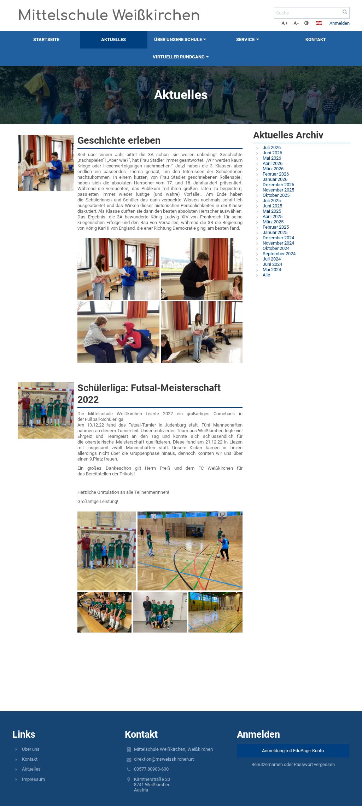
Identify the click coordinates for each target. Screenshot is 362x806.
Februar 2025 (276, 227)
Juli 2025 (272, 200)
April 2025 (272, 216)
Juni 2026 (272, 152)
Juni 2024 (272, 264)
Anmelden (339, 23)
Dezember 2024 (278, 237)
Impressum (33, 779)
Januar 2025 (275, 232)
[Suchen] (345, 12)
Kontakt (29, 759)
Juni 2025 (272, 205)
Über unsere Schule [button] (178, 39)
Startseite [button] (46, 39)
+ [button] (286, 23)
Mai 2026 (272, 158)
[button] (306, 23)
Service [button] (245, 39)
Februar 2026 (276, 174)
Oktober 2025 (276, 195)
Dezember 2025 (278, 184)
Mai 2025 (272, 211)
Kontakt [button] (315, 39)
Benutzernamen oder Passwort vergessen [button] (293, 764)
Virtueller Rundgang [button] (179, 56)
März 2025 (273, 221)
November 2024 (278, 243)
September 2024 (279, 253)
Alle (266, 275)
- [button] (298, 23)
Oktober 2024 (276, 248)
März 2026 (273, 168)
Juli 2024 (272, 259)
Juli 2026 (272, 147)
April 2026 (272, 163)
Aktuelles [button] (113, 39)
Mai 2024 (272, 269)
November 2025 (278, 190)
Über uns (31, 749)
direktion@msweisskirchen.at (164, 759)
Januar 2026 (275, 179)
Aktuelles (31, 769)
